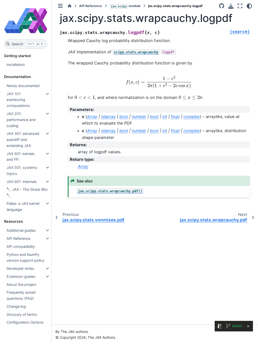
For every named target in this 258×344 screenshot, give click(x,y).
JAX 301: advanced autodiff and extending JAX (23, 139)
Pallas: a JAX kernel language (23, 206)
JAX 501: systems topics (22, 170)
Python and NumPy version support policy (25, 257)
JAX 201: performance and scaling (21, 119)
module (126, 6)
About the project (21, 284)
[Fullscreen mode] (240, 6)
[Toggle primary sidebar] (60, 6)
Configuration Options (25, 322)
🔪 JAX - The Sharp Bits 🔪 (27, 192)
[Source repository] (221, 6)
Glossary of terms (22, 314)
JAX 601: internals (22, 181)
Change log (16, 306)
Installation (16, 64)
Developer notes (20, 268)
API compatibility (21, 246)
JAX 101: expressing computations (18, 100)
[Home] (70, 6)
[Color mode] (249, 6)
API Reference (18, 238)
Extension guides (21, 276)
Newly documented (23, 86)
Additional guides (21, 230)
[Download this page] (231, 6)
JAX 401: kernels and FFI (21, 156)
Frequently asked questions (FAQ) (21, 295)
